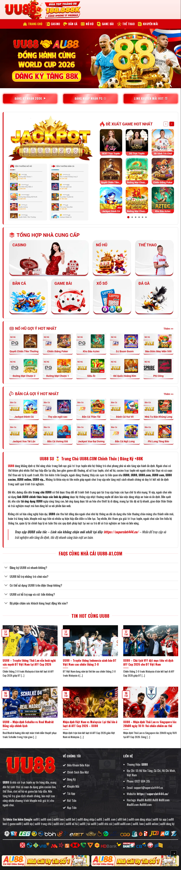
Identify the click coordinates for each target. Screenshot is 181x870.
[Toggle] (6, 568)
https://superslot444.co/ (121, 531)
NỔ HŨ (89, 24)
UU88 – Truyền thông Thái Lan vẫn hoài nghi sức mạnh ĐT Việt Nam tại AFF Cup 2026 (29, 662)
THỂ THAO (128, 24)
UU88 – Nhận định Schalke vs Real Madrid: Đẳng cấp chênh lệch (28, 724)
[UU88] (20, 9)
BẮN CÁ (72, 24)
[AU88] (46, 860)
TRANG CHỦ (35, 24)
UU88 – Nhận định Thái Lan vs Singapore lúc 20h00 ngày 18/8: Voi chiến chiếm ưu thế (149, 724)
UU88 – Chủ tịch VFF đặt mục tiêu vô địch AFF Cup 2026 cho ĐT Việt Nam (148, 662)
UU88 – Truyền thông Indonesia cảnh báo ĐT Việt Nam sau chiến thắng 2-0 (89, 662)
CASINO (55, 24)
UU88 (6, 782)
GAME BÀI (108, 24)
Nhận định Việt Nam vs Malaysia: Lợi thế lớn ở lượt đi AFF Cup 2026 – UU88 (90, 724)
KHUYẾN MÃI (150, 24)
